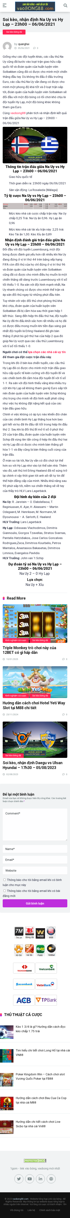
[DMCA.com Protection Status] (35, 1161)
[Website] (51, 1178)
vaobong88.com (21, 1199)
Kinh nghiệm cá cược (15, 640)
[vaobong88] (35, 6)
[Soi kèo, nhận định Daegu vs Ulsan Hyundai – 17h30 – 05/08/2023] (35, 739)
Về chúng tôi (16, 1210)
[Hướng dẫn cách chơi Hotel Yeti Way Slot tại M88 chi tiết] (35, 682)
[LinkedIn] (40, 1178)
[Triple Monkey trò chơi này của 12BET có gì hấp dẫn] (35, 623)
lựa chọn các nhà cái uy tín (47, 352)
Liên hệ (31, 1210)
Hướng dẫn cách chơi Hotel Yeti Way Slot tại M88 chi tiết (34, 705)
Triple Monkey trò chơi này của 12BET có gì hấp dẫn (29, 650)
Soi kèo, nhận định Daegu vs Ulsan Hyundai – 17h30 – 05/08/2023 (32, 765)
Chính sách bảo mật (49, 1210)
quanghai (23, 44)
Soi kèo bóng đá (14, 32)
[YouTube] (29, 1178)
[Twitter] (18, 1178)
